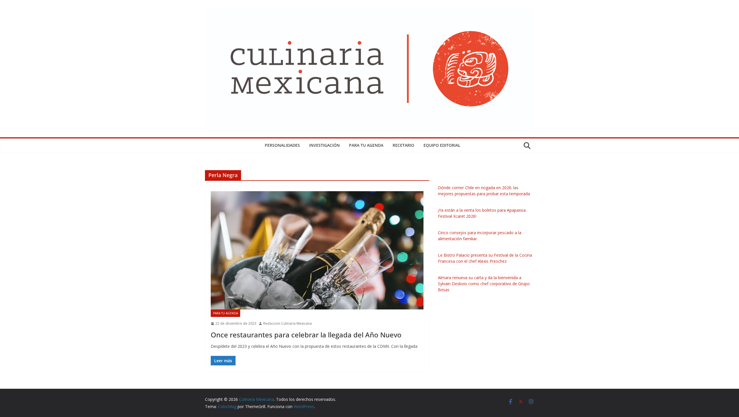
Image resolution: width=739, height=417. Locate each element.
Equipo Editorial (441, 145)
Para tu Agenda (366, 145)
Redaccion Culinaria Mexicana (287, 323)
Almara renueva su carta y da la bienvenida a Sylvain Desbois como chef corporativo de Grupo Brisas (484, 283)
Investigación (324, 145)
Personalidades (282, 145)
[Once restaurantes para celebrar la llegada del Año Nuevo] (317, 250)
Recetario (403, 145)
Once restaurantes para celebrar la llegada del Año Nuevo (306, 334)
